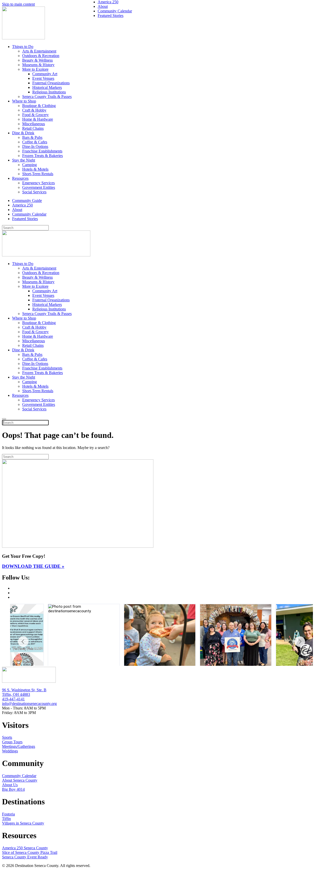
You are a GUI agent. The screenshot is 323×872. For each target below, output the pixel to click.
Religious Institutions (49, 92)
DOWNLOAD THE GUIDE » (33, 566)
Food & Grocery (35, 115)
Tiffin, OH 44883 (16, 694)
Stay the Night (23, 160)
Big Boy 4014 (13, 789)
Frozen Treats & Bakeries (42, 155)
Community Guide (27, 200)
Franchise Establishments (42, 151)
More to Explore (35, 69)
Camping (29, 165)
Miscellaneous (33, 124)
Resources (20, 178)
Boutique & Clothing (39, 105)
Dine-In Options (35, 146)
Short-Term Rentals (37, 174)
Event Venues (43, 78)
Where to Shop (24, 101)
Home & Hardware (37, 119)
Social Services (34, 192)
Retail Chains (33, 128)
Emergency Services (38, 183)
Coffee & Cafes (34, 142)
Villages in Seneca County (23, 823)
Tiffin (6, 818)
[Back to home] (23, 38)
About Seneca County (19, 780)
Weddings (10, 751)
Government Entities (38, 187)
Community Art (44, 74)
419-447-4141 (13, 699)
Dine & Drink (23, 133)
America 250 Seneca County (25, 848)
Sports (7, 737)
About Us (10, 785)
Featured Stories (25, 219)
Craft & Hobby (34, 110)
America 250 (22, 205)
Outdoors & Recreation (40, 56)
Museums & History (38, 65)
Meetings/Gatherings (18, 746)
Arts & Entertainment (39, 51)
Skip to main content (18, 4)
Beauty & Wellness (37, 60)
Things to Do (22, 46)
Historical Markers (47, 87)
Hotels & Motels (35, 169)
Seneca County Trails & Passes (47, 96)
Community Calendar (29, 214)
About (17, 209)
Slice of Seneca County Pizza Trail (29, 852)
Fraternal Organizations (51, 83)
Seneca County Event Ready (25, 857)
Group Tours (12, 742)
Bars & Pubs (32, 137)
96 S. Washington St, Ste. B (24, 690)
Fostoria (8, 814)
